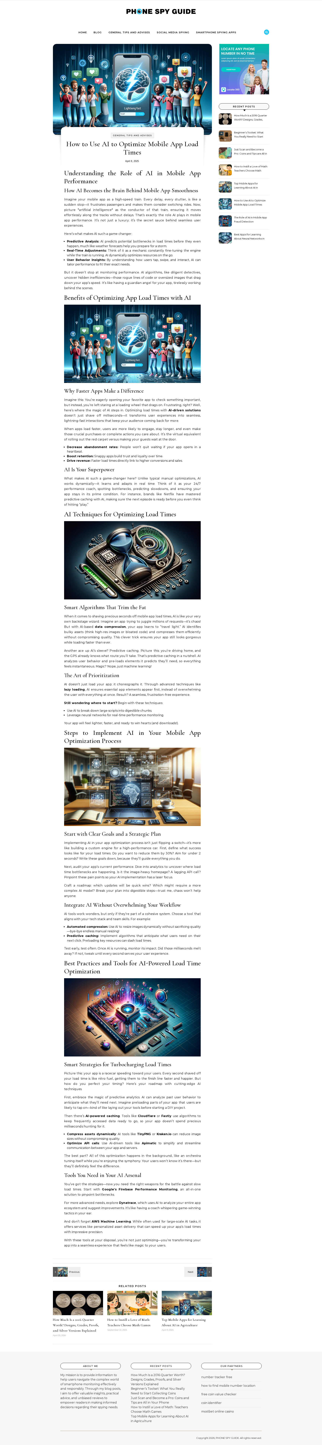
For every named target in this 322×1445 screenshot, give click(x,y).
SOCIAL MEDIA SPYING (173, 32)
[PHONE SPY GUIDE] (161, 12)
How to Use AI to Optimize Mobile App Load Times (250, 202)
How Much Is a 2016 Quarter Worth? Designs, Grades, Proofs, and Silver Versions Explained (76, 1325)
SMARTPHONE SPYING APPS (216, 32)
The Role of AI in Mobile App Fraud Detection (250, 219)
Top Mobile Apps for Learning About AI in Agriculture (246, 186)
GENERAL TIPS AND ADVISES (129, 32)
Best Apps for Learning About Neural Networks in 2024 (249, 237)
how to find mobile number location (228, 1385)
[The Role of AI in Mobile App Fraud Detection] (203, 1272)
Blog (98, 32)
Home (82, 32)
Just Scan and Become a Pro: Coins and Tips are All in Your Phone (250, 152)
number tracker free (216, 1377)
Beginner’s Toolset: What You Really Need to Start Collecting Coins (248, 135)
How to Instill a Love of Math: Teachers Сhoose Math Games (251, 169)
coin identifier (211, 1403)
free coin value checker (218, 1394)
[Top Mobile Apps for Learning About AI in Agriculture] (61, 1272)
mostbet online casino (217, 1411)
